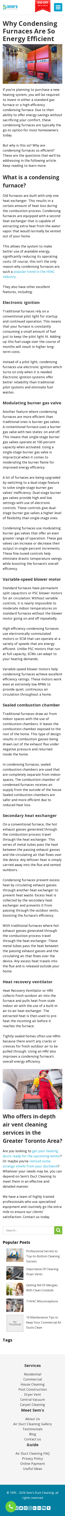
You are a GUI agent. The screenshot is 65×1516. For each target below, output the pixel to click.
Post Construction (32, 1389)
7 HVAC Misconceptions (42, 1301)
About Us (32, 1419)
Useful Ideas (32, 1468)
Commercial (32, 1379)
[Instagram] (30, 1508)
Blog (32, 1434)
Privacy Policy (32, 1458)
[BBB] (39, 1508)
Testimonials (32, 1429)
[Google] (34, 1508)
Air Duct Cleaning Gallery (32, 1424)
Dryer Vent (32, 1394)
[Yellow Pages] (49, 1508)
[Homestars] (44, 1508)
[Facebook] (16, 1508)
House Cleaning (33, 1384)
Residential (32, 1374)
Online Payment (32, 1463)
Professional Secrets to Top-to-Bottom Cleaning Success (43, 1256)
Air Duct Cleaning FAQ (33, 1453)
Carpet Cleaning (32, 1404)
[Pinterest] (25, 1508)
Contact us (32, 1439)
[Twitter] (21, 1508)
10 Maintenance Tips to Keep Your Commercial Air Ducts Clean (43, 1322)
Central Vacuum (32, 1399)
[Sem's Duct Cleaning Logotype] (10, 7)
